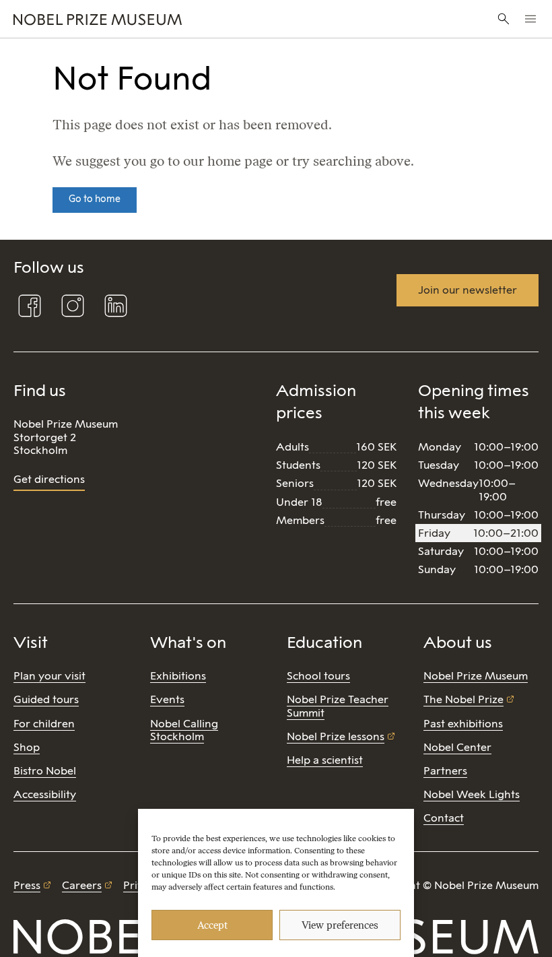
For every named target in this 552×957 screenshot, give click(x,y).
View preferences (340, 925)
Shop (26, 747)
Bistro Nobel (44, 770)
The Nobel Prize (463, 699)
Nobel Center (457, 747)
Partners (445, 770)
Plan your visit (49, 675)
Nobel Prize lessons (335, 736)
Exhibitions (178, 675)
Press (26, 885)
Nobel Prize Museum (475, 675)
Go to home (94, 199)
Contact (443, 818)
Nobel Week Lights (471, 794)
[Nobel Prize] (184, 19)
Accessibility (44, 794)
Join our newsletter (467, 290)
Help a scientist (325, 760)
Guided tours (46, 699)
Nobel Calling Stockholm (184, 730)
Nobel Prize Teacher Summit (337, 706)
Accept (212, 925)
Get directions (49, 479)
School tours (318, 675)
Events (167, 699)
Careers (82, 885)
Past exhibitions (463, 723)
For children (44, 723)
